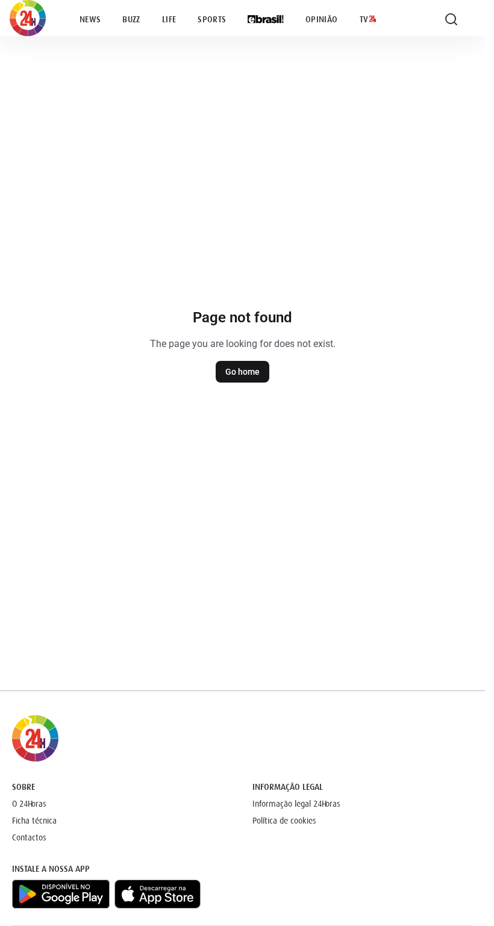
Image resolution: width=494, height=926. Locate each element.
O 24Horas (29, 804)
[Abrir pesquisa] (451, 19)
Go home (242, 372)
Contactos (29, 837)
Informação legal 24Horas (296, 804)
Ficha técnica (34, 820)
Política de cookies (284, 820)
